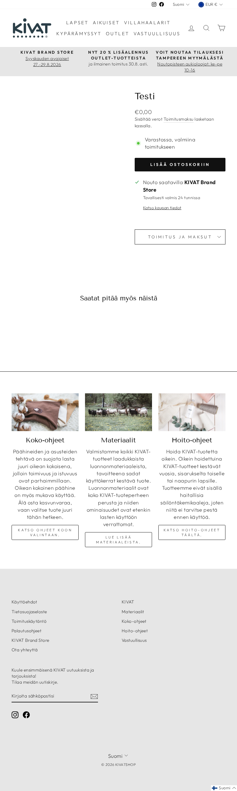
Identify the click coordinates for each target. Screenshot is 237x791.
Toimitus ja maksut (180, 237)
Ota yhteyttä (25, 649)
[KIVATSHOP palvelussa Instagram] (15, 714)
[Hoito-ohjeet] (191, 412)
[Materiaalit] (118, 412)
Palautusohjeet (26, 630)
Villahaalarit (147, 22)
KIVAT (128, 602)
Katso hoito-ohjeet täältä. (192, 532)
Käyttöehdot (24, 602)
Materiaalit (133, 611)
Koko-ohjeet (134, 621)
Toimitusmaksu (179, 119)
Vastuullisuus (157, 33)
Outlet (117, 33)
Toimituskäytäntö (29, 621)
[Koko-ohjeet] (45, 412)
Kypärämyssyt (78, 33)
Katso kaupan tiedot (162, 207)
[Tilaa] (94, 696)
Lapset (77, 22)
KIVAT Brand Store (30, 640)
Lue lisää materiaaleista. (118, 539)
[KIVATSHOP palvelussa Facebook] (26, 714)
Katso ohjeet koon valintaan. (45, 532)
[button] (224, 788)
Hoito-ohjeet (135, 630)
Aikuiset (106, 22)
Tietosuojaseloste (29, 611)
